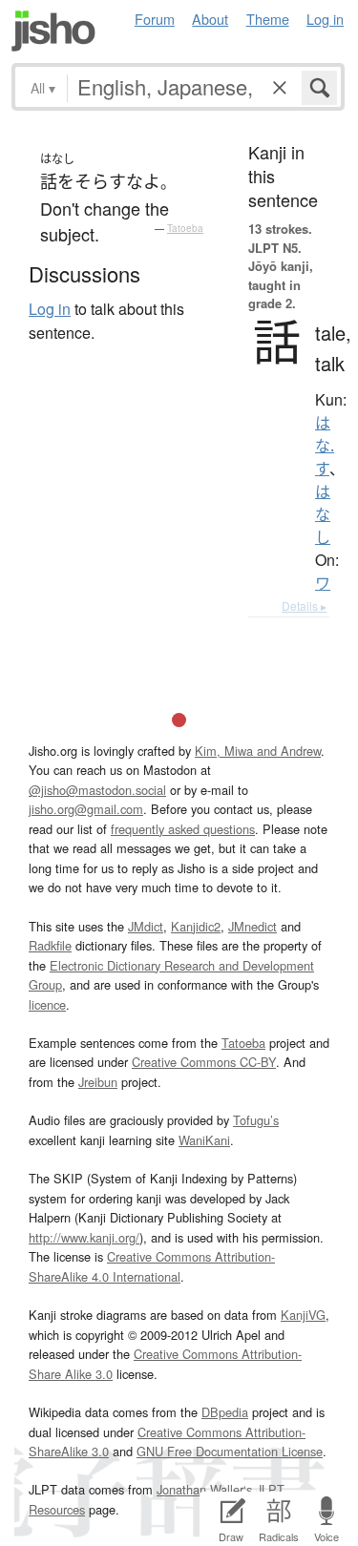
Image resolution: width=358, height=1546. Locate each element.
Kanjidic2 (196, 926)
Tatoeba (185, 228)
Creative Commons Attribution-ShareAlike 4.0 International (152, 1266)
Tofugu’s (256, 1120)
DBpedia (224, 1412)
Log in (325, 19)
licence (47, 1004)
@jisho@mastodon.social (97, 790)
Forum (155, 19)
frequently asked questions (183, 829)
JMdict (145, 926)
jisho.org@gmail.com (86, 809)
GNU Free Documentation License (230, 1451)
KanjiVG (303, 1315)
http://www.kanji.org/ (84, 1237)
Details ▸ (304, 605)
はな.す (324, 445)
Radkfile (50, 945)
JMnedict (252, 926)
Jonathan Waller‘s (204, 1489)
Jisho (53, 31)
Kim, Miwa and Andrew (258, 751)
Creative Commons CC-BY (204, 1062)
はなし (322, 514)
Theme (267, 19)
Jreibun (97, 1082)
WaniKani (204, 1140)
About (210, 19)
